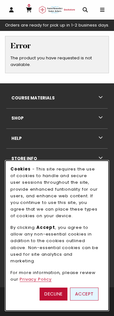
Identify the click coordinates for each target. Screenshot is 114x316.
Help (16, 138)
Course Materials (33, 98)
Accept (84, 294)
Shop (17, 118)
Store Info (24, 159)
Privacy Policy (36, 279)
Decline (53, 294)
